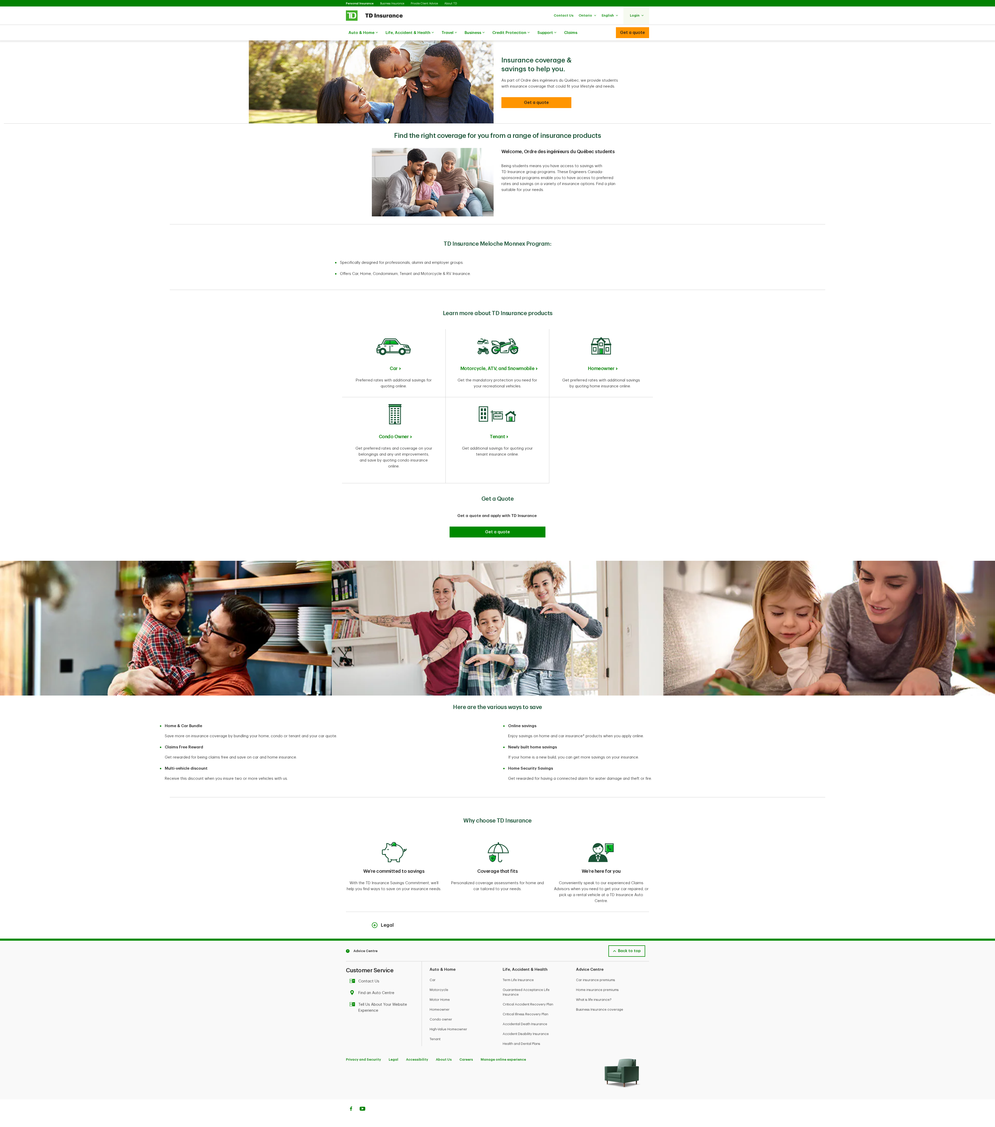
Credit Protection (509, 33)
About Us (444, 1059)
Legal (393, 1059)
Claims (570, 33)
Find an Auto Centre (376, 993)
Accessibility (417, 1059)
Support (545, 33)
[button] (563, 15)
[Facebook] (351, 1109)
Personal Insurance (360, 3)
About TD (450, 3)
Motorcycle (439, 989)
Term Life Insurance (518, 980)
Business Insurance (392, 3)
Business (473, 33)
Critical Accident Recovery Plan (528, 1004)
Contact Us (368, 981)
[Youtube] (362, 1109)
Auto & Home (361, 33)
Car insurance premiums (595, 980)
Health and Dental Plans (521, 1043)
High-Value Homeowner (448, 1029)
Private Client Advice (424, 3)
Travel (447, 33)
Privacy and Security (363, 1059)
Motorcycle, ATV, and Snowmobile (497, 368)
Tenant (497, 436)
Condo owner (441, 1019)
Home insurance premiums (597, 989)
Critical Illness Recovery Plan (525, 1014)
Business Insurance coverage (599, 1009)
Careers (466, 1059)
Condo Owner (394, 436)
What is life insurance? (594, 999)
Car (394, 368)
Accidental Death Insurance (525, 1024)
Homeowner (601, 368)
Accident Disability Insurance (526, 1034)
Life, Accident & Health (408, 33)
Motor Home (440, 999)
